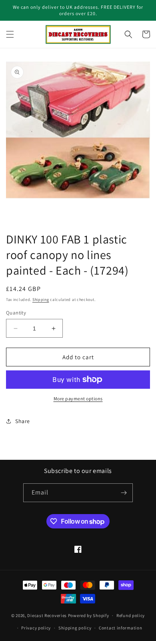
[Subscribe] (123, 492)
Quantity (16, 312)
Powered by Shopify (88, 615)
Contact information (120, 628)
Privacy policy (36, 628)
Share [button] (22, 421)
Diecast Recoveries (47, 615)
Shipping (40, 299)
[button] (10, 34)
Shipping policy (75, 628)
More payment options (78, 399)
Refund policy (130, 615)
